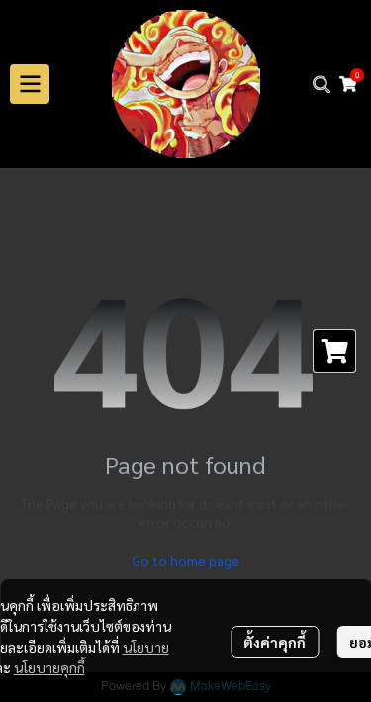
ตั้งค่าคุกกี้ (274, 642)
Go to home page (185, 560)
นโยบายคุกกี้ (49, 667)
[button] (321, 84)
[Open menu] (29, 84)
